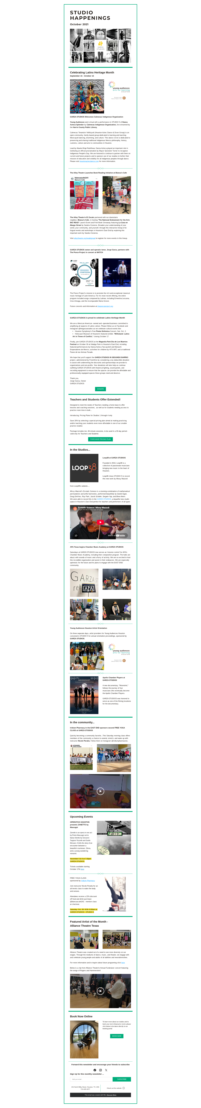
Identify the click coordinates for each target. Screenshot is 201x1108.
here (82, 869)
